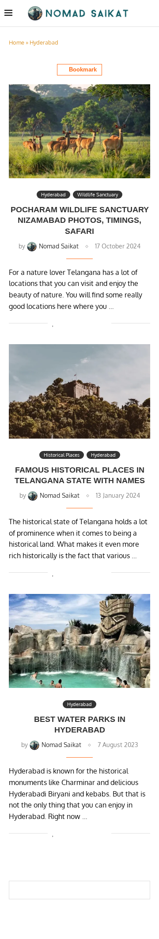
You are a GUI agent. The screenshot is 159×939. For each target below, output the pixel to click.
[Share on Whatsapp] (85, 323)
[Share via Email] (104, 323)
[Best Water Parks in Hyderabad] (79, 641)
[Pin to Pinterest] (76, 323)
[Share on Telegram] (95, 323)
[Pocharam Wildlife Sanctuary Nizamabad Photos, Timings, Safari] (79, 131)
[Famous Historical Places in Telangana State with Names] (79, 391)
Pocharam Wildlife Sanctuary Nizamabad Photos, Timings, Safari (80, 220)
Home (16, 42)
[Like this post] (53, 323)
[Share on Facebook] (63, 323)
